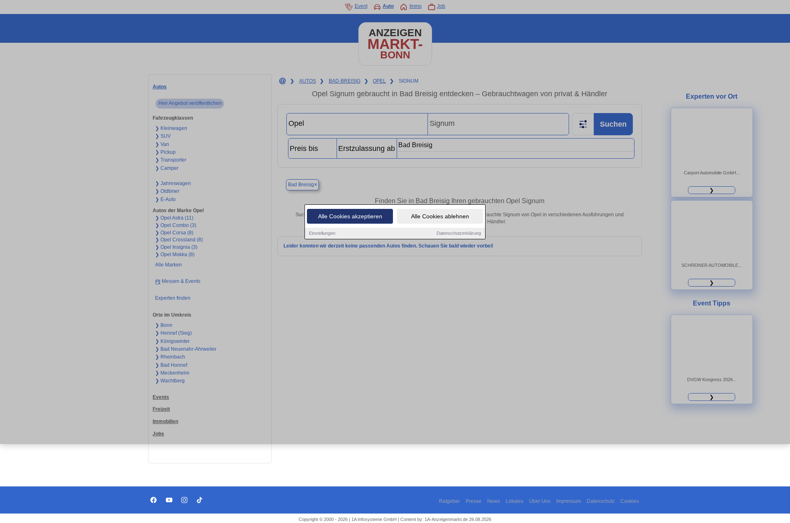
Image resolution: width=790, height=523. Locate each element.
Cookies (629, 501)
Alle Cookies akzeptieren (350, 216)
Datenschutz (601, 501)
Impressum (568, 501)
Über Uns (540, 501)
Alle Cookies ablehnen (440, 216)
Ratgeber (449, 501)
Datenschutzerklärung (459, 233)
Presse (473, 501)
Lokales (514, 501)
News (493, 501)
